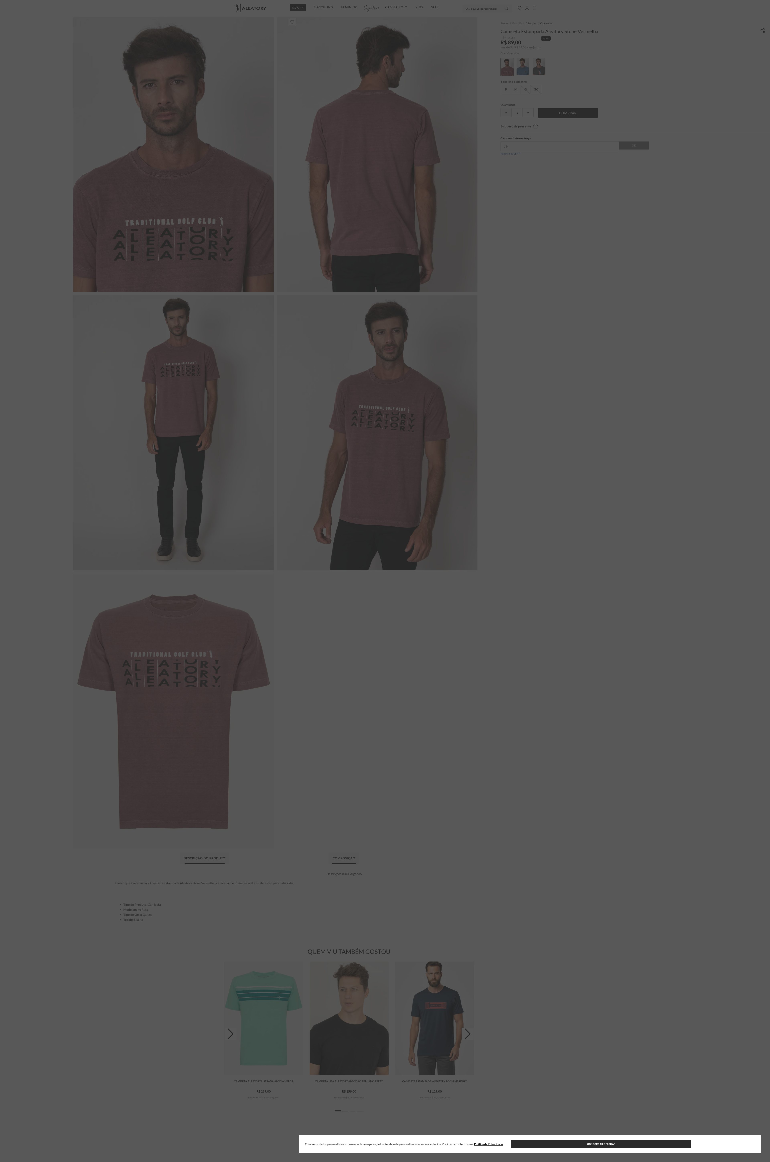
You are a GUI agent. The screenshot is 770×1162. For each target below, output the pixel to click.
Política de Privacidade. (488, 1144)
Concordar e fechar (601, 1144)
